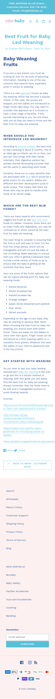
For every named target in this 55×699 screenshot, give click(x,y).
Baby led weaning (28, 372)
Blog (8, 548)
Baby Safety (13, 583)
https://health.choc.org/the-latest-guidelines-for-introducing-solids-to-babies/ (24, 431)
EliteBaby (31, 689)
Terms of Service (16, 540)
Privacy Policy (14, 531)
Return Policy (14, 507)
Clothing (11, 607)
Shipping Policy (15, 523)
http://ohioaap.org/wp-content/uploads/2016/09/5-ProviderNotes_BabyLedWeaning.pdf (23, 418)
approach (26, 93)
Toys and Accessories (18, 599)
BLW (28, 176)
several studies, (26, 146)
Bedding (11, 615)
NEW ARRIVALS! (15, 566)
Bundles (11, 574)
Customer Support (17, 515)
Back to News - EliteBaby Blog (29, 465)
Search (10, 490)
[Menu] (50, 21)
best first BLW (39, 220)
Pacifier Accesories (17, 591)
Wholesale (12, 499)
